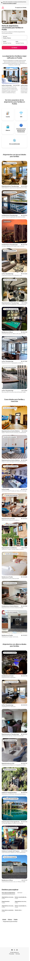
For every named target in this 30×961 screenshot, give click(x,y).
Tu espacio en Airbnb (20, 7)
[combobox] (14, 38)
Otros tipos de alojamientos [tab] (8, 892)
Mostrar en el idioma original (9, 3)
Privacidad (11, 954)
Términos (17, 954)
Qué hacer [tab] (19, 892)
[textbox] (8, 43)
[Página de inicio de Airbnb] (3, 7)
